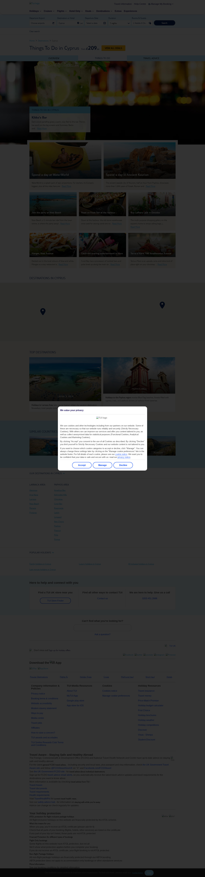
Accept (82, 465)
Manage (102, 465)
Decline (123, 465)
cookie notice (121, 454)
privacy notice (124, 457)
